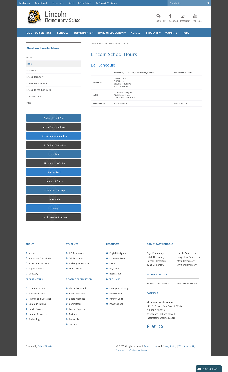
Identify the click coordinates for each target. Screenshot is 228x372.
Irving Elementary (155, 264)
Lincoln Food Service (36, 83)
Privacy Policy (169, 346)
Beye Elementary (155, 253)
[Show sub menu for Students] (160, 32)
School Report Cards (39, 263)
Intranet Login (57, 3)
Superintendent (36, 268)
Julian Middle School (187, 283)
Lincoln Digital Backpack (38, 89)
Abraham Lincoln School (109, 43)
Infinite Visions (84, 3)
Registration (115, 273)
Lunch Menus (76, 268)
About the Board (77, 288)
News (112, 263)
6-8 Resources (76, 258)
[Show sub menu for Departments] (93, 32)
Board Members (77, 293)
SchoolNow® (45, 346)
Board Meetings (77, 298)
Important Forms (118, 258)
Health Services (36, 308)
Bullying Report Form (79, 263)
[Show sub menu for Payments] (178, 32)
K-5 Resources (76, 253)
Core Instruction (37, 288)
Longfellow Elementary (188, 257)
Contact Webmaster (139, 350)
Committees (75, 303)
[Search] (208, 3)
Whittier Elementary (187, 264)
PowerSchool (41, 3)
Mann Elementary (185, 260)
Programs (31, 70)
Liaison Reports (77, 308)
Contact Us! (210, 368)
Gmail (71, 3)
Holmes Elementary (156, 260)
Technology (34, 319)
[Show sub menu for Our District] (52, 32)
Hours (29, 63)
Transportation (33, 96)
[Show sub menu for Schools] (69, 32)
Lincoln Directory (34, 76)
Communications (37, 303)
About (29, 57)
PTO (32, 103)
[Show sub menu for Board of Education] (125, 32)
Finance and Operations (41, 298)
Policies (73, 314)
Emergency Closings (119, 288)
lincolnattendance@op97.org (161, 317)
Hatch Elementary (155, 257)
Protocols (74, 319)
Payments (114, 268)
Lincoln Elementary (186, 253)
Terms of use (150, 346)
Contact (73, 324)
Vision (32, 253)
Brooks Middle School (158, 283)
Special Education (37, 293)
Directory (33, 273)
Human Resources (38, 314)
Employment (24, 3)
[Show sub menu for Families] (141, 32)
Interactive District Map (40, 258)
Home (93, 43)
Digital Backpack (117, 253)
